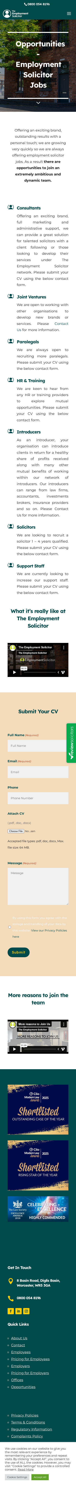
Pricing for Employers (30, 1373)
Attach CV (16, 813)
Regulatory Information (31, 1429)
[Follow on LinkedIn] (18, 1311)
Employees (21, 1352)
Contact (18, 1345)
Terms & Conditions (28, 1422)
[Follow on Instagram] (26, 1311)
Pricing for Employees (30, 1359)
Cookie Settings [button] (17, 1477)
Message (22, 863)
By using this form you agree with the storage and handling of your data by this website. (39, 927)
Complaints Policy (27, 1436)
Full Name (23, 735)
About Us (19, 1338)
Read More (26, 1469)
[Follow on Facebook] (11, 1311)
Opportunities (23, 1387)
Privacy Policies (24, 1415)
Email (19, 761)
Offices (17, 1380)
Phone (13, 787)
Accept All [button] (40, 1477)
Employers (20, 1366)
